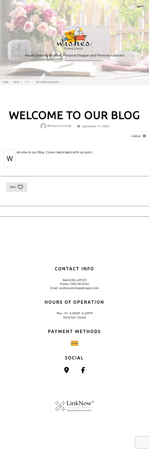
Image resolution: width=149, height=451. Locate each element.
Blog (16, 82)
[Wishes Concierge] (74, 38)
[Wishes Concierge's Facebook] (83, 371)
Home (6, 82)
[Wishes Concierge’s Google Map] (66, 371)
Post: (27, 82)
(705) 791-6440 (79, 284)
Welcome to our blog (47, 82)
